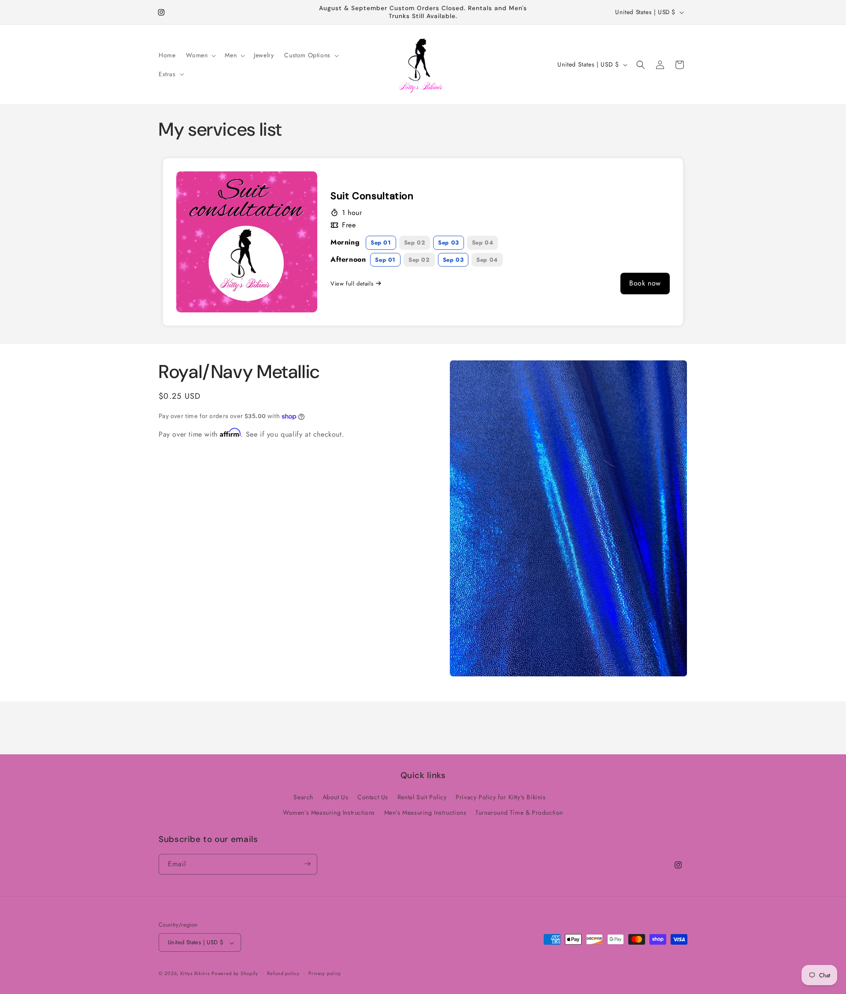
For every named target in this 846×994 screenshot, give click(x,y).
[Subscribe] (307, 863)
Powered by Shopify (235, 973)
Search (303, 797)
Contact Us (372, 797)
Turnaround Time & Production (519, 813)
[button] (200, 55)
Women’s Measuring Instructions (329, 813)
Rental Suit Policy (422, 797)
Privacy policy (324, 973)
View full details (351, 283)
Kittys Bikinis (195, 973)
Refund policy (283, 973)
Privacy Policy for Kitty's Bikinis (500, 797)
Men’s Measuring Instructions (425, 813)
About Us (336, 797)
